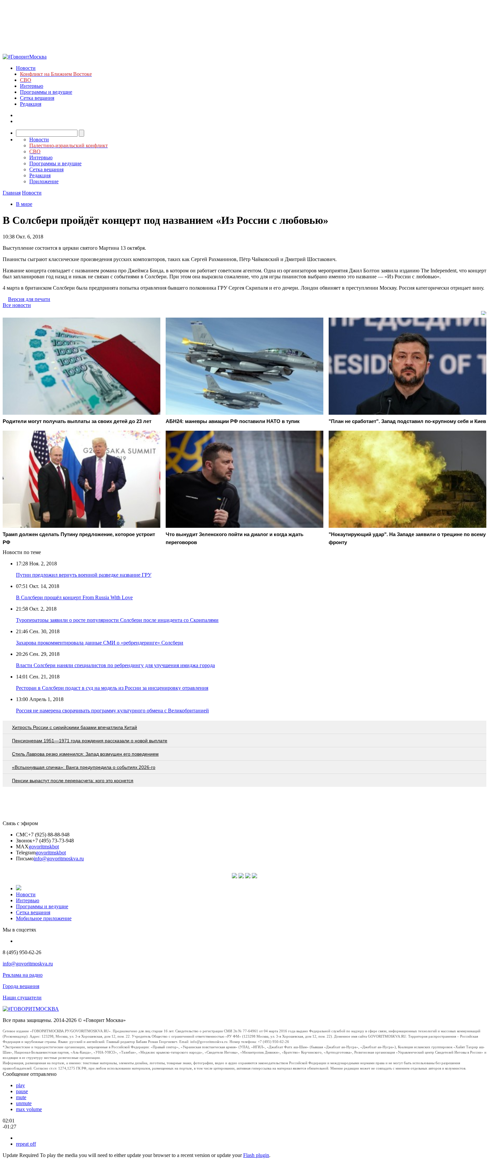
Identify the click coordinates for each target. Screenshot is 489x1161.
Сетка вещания (37, 98)
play (20, 1085)
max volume (29, 1109)
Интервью (31, 86)
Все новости (17, 305)
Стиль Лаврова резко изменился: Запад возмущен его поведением (85, 754)
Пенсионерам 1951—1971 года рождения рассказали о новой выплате (89, 740)
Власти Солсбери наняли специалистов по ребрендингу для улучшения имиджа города (115, 665)
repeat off (26, 1144)
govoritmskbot (44, 846)
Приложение (44, 181)
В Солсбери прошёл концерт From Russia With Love (74, 597)
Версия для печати (29, 299)
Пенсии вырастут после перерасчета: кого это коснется (72, 780)
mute (21, 1097)
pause (22, 1091)
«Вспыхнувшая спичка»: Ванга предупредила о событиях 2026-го (83, 767)
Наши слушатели (22, 997)
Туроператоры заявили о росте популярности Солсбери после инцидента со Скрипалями (117, 620)
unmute (24, 1103)
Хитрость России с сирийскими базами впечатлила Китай (74, 727)
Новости (26, 68)
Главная (12, 193)
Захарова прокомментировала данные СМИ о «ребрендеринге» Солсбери (99, 643)
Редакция (30, 104)
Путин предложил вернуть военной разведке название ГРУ (83, 575)
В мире (24, 204)
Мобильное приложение (44, 918)
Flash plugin (256, 1155)
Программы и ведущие (46, 92)
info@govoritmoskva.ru (59, 858)
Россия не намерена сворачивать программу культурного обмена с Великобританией (112, 710)
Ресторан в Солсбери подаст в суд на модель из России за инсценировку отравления (112, 688)
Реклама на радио (23, 975)
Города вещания (21, 986)
